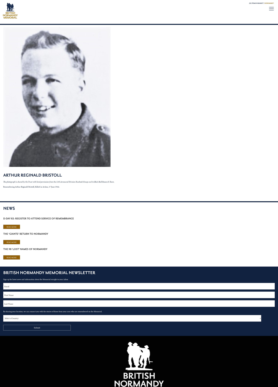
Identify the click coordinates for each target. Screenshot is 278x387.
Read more (12, 227)
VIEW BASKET (269, 3)
